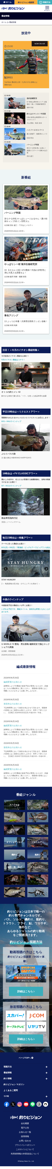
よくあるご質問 (11, 1093)
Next (45, 380)
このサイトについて (25, 1152)
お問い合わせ (25, 1143)
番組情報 (8, 1075)
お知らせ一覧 (25, 1135)
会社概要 (25, 1126)
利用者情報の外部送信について (25, 1156)
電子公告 (25, 1130)
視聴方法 (46, 2)
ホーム (9, 2)
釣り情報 (8, 1081)
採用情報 (25, 1139)
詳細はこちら (25, 994)
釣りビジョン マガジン (14, 1087)
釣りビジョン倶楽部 (26, 2)
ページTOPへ (25, 1060)
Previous (5, 380)
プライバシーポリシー (25, 1148)
